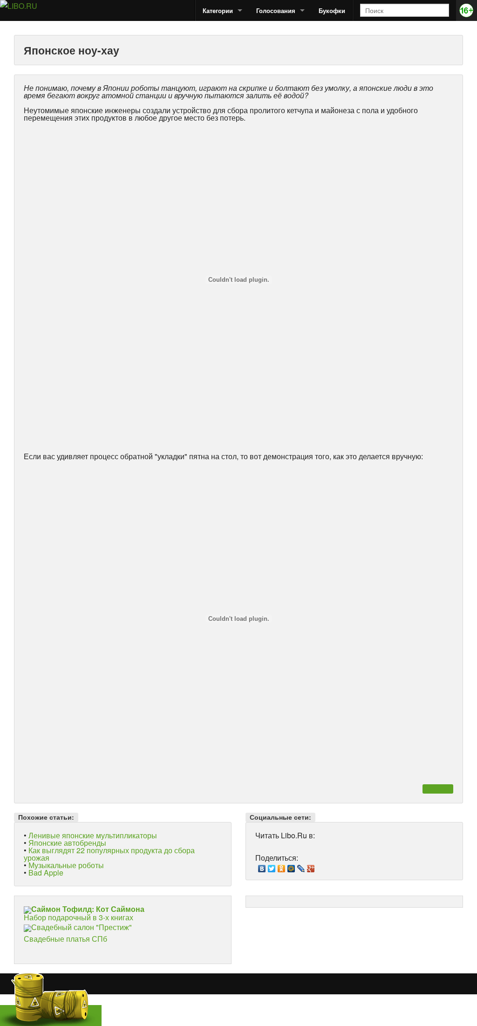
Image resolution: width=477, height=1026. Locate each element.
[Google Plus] (311, 866)
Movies (437, 788)
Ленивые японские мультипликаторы (92, 835)
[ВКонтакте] (262, 866)
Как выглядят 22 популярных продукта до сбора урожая (109, 854)
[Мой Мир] (291, 866)
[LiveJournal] (301, 866)
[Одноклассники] (281, 866)
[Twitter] (272, 866)
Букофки (332, 10)
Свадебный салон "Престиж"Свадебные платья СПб (78, 933)
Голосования (275, 10)
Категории (218, 10)
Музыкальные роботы (66, 865)
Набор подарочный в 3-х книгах (84, 913)
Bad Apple (45, 872)
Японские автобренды (67, 842)
